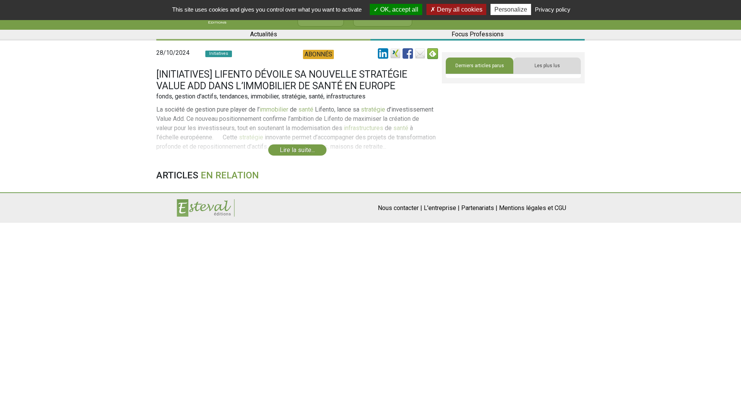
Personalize (510, 9)
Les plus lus (547, 65)
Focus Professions (478, 34)
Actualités (263, 34)
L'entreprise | (442, 208)
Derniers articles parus (479, 65)
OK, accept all (398, 9)
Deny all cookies (458, 9)
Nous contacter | (400, 208)
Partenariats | (479, 208)
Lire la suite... (297, 150)
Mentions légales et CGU (532, 208)
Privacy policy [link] (552, 9)
